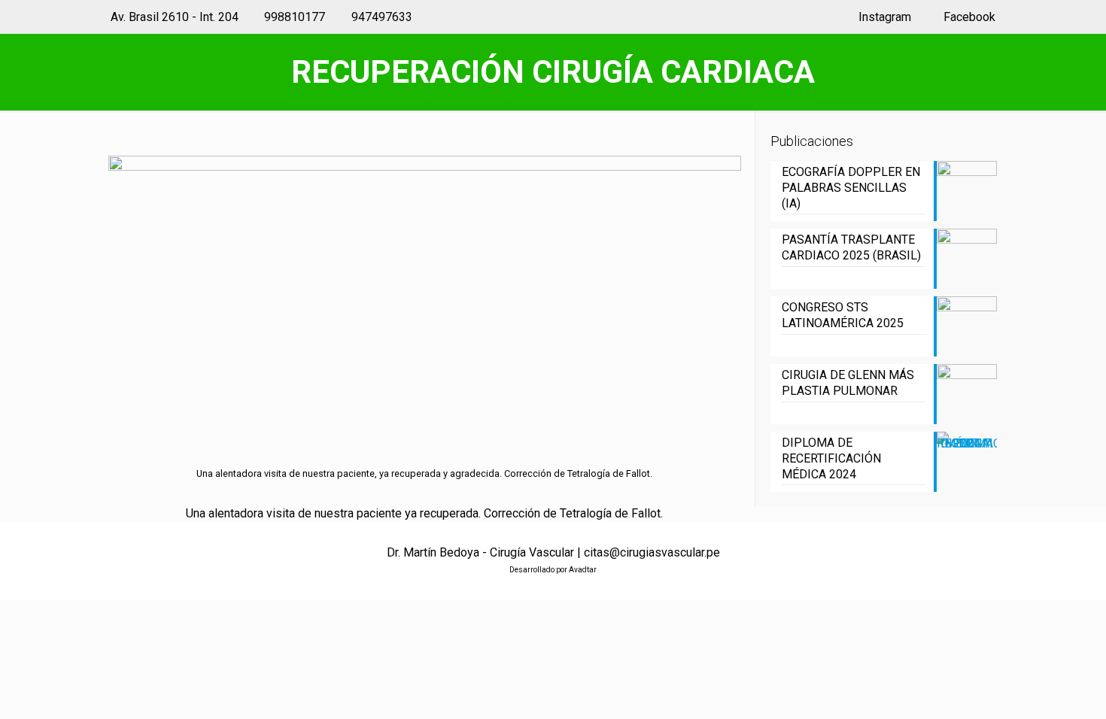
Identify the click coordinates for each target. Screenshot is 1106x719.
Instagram (882, 17)
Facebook (967, 17)
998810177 (294, 17)
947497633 (381, 17)
